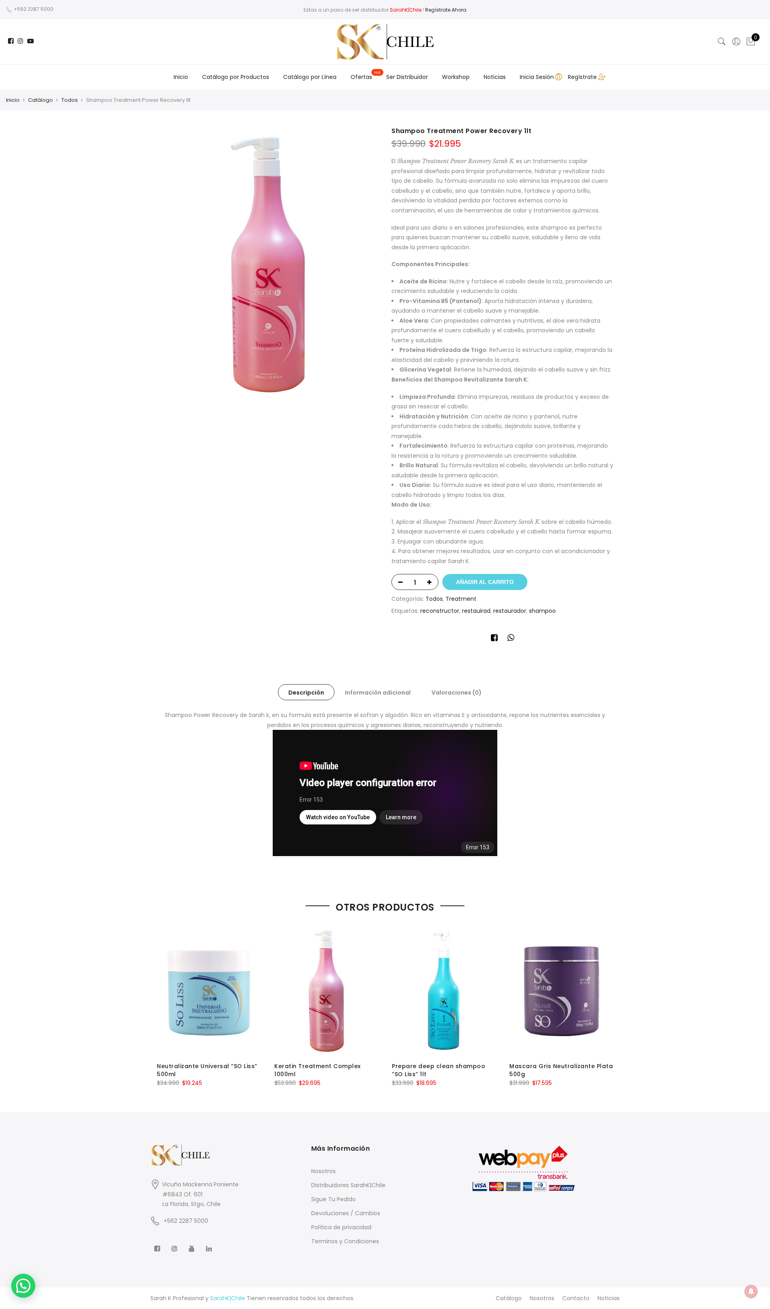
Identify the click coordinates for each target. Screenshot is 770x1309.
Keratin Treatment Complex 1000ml (317, 1070)
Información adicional (378, 693)
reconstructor (439, 611)
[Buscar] (722, 41)
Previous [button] (164, 1001)
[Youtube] (193, 1243)
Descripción (306, 693)
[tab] (306, 692)
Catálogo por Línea (309, 77)
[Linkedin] (210, 1243)
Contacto (576, 1298)
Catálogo (40, 100)
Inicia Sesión (537, 77)
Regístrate (582, 77)
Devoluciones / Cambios (345, 1213)
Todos (69, 100)
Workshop (456, 77)
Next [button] (606, 1001)
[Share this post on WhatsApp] (510, 639)
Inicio (181, 77)
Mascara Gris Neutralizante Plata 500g (561, 1070)
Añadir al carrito (485, 582)
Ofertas (361, 77)
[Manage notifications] (751, 1291)
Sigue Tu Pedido (333, 1199)
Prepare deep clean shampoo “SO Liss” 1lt (438, 1070)
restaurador (509, 611)
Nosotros (323, 1171)
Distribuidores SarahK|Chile (348, 1185)
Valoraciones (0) (457, 693)
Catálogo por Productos (235, 77)
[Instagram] (175, 1243)
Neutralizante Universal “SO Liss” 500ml (207, 1070)
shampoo (542, 611)
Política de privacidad (341, 1227)
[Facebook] (158, 1243)
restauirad (476, 611)
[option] (268, 264)
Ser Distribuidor (407, 77)
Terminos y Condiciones (345, 1241)
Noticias (495, 77)
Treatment (461, 599)
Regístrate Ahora (445, 9)
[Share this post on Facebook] (494, 639)
